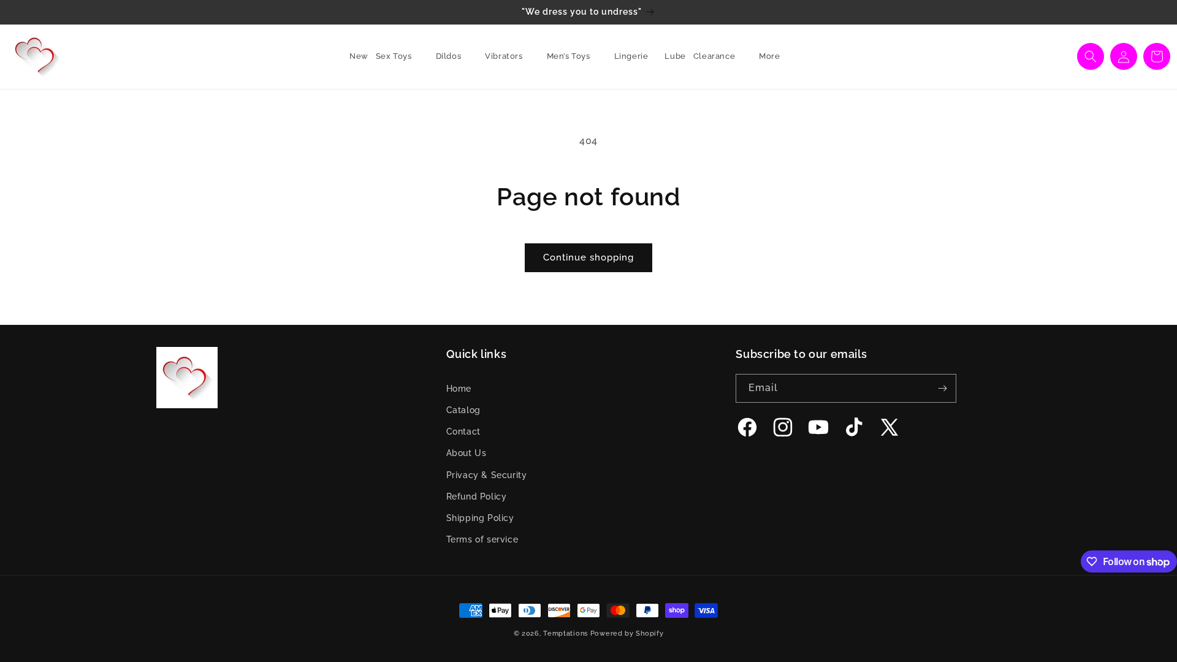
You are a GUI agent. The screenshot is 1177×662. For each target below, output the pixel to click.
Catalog (463, 410)
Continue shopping (588, 257)
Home (458, 389)
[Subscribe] (942, 388)
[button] (398, 56)
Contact (463, 431)
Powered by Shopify (627, 633)
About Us (466, 453)
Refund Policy (476, 496)
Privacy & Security (486, 475)
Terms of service (482, 539)
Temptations (565, 633)
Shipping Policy (480, 518)
